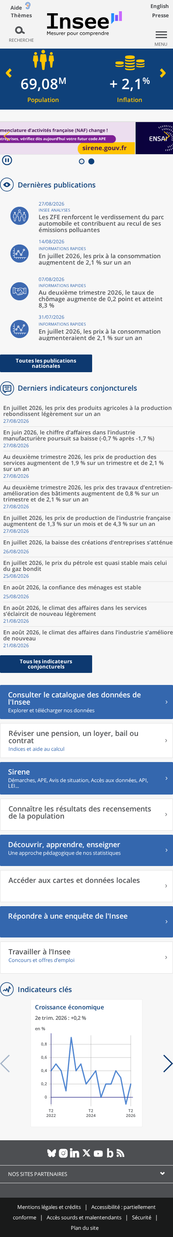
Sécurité (141, 1217)
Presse (160, 15)
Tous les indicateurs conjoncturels (46, 664)
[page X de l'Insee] (87, 1156)
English (159, 6)
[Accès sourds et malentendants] (28, 7)
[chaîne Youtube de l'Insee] (98, 1156)
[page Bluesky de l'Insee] (52, 1156)
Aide (16, 7)
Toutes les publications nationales (46, 363)
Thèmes (21, 15)
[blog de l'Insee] (110, 1156)
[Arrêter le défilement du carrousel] (7, 161)
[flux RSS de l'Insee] (122, 1156)
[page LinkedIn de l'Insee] (75, 1156)
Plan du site (85, 1227)
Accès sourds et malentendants (84, 1217)
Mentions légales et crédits (49, 1207)
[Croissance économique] (86, 1125)
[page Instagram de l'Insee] (63, 1156)
